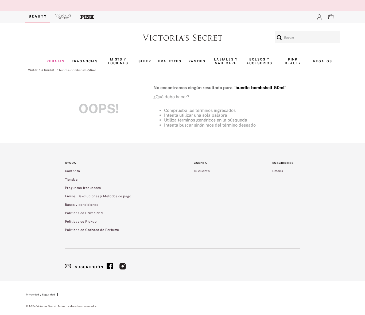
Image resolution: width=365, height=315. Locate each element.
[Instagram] (122, 267)
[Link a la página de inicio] (41, 70)
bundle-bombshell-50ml (77, 70)
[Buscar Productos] (279, 37)
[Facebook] (110, 267)
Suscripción (89, 267)
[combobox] (307, 37)
